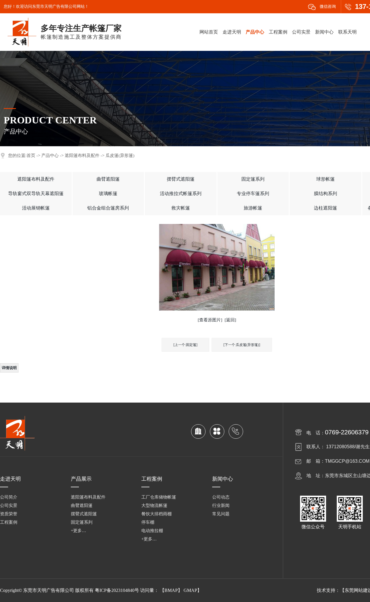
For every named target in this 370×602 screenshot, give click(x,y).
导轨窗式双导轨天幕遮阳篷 (36, 193)
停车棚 (147, 522)
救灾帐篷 (180, 207)
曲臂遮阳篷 (108, 179)
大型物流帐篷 (154, 505)
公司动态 (221, 497)
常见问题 (221, 514)
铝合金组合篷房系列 (108, 207)
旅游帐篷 (253, 207)
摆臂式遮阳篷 (181, 179)
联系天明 (347, 31)
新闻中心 (324, 31)
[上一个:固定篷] (185, 345)
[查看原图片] (210, 320)
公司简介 (8, 497)
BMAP (171, 590)
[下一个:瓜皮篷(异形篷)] (241, 345)
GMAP (190, 590)
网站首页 (208, 31)
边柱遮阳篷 (325, 207)
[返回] (230, 320)
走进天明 (232, 31)
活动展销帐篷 (36, 207)
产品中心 (255, 31)
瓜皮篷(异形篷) (120, 155)
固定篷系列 (252, 179)
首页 (31, 155)
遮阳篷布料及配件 (82, 155)
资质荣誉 (8, 514)
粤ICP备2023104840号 (117, 590)
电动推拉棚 (152, 530)
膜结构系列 (325, 193)
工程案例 (278, 31)
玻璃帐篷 (108, 193)
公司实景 (301, 31)
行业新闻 (221, 505)
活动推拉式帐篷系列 (180, 193)
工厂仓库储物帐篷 (158, 497)
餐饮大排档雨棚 (156, 514)
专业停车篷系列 (253, 193)
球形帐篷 (325, 179)
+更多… (78, 530)
